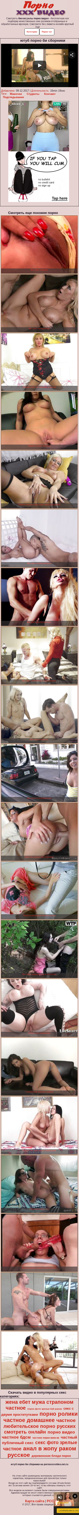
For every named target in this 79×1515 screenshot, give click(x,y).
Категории (32, 32)
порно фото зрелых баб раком (44, 1409)
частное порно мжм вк (45, 1437)
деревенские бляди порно (51, 1455)
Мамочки (16, 93)
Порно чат (47, 32)
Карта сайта (34, 1501)
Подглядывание (13, 97)
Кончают (50, 93)
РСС (50, 1501)
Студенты (33, 93)
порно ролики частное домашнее (40, 1417)
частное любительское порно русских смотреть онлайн (39, 1426)
